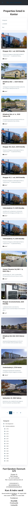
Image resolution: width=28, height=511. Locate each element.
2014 (7, 431)
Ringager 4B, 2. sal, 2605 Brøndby (14, 51)
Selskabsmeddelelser (10, 426)
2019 (7, 443)
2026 (7, 460)
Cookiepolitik (14, 505)
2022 (7, 451)
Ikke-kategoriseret (9, 423)
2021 (7, 448)
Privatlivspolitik (14, 503)
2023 (7, 453)
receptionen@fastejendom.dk (15, 480)
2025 (7, 458)
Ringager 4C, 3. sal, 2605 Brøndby (14, 177)
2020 (7, 446)
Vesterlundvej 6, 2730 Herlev (12, 367)
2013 (7, 428)
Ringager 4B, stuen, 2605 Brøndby (14, 147)
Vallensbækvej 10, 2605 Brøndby (13, 208)
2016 (7, 436)
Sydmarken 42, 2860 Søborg (12, 398)
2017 (7, 438)
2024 (7, 456)
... (19, 88)
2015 (7, 433)
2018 (7, 441)
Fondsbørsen (14, 498)
